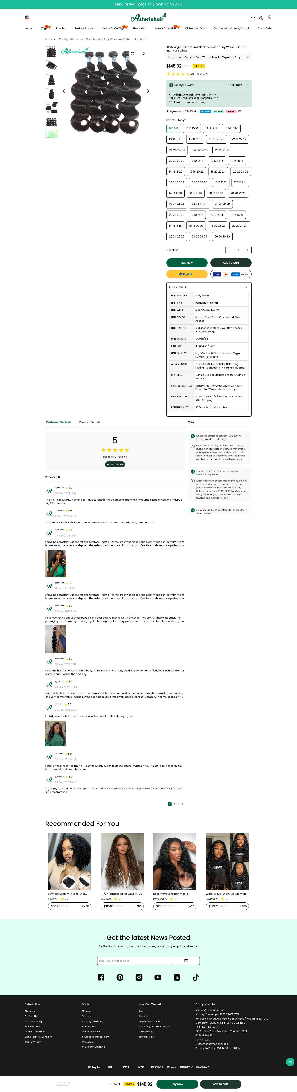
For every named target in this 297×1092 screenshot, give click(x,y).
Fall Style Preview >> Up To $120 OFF (149, 4)
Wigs (44, 28)
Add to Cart (231, 263)
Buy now (187, 263)
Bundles (60, 28)
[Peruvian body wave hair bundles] (51, 52)
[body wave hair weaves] (51, 80)
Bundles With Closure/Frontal (231, 28)
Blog (141, 1011)
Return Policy (89, 1026)
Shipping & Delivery (92, 1021)
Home (28, 28)
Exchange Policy (91, 1031)
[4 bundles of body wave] (51, 66)
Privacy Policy (32, 1026)
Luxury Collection (165, 28)
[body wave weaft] (51, 108)
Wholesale (88, 1042)
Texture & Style (84, 28)
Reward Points (147, 1036)
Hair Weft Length (176, 120)
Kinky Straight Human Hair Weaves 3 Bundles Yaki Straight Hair (226, 879)
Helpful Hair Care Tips (150, 1021)
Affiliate (86, 1011)
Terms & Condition (35, 1031)
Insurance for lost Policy (95, 1036)
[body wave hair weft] (51, 94)
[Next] (182, 804)
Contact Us (31, 1016)
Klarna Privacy (33, 1042)
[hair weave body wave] (51, 122)
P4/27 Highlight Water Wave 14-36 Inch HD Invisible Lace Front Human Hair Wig (69, 894)
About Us (30, 1011)
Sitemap (143, 1016)
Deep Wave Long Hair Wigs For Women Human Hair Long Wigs (119, 894)
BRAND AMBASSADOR (93, 1047)
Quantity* (172, 250)
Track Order (265, 28)
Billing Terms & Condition (38, 1036)
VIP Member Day (195, 28)
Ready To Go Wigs (113, 28)
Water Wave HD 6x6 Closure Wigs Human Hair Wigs (173, 894)
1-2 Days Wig (146, 1031)
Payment (87, 1016)
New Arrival (139, 28)
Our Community (33, 1021)
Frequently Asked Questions (154, 1026)
